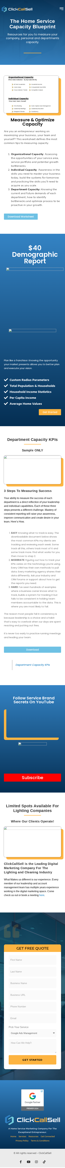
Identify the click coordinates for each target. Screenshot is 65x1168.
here (41, 895)
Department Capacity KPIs (33, 665)
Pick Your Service (19, 1027)
